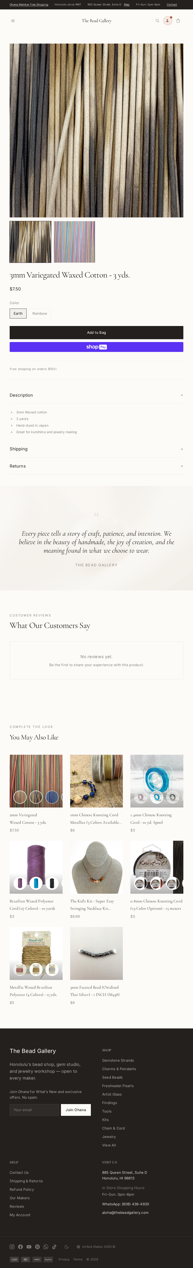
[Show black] (52, 883)
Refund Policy (22, 1189)
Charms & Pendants (119, 1069)
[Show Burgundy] (156, 883)
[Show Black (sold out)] (172, 797)
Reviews (17, 1206)
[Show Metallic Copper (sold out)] (20, 969)
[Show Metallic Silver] (52, 969)
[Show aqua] (36, 883)
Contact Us (19, 1172)
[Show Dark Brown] (172, 883)
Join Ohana (76, 1110)
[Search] (157, 21)
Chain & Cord (113, 1128)
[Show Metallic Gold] (36, 969)
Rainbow (39, 313)
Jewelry (109, 1136)
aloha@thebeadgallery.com (125, 1212)
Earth (18, 313)
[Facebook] (20, 1246)
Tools (107, 1111)
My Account (20, 1215)
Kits (105, 1119)
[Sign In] (168, 21)
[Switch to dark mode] (66, 1247)
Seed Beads (112, 1077)
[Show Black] (140, 883)
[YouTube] (29, 1246)
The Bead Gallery (96, 21)
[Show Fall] (20, 797)
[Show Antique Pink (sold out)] (140, 797)
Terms (78, 1259)
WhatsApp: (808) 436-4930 (125, 1204)
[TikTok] (54, 1246)
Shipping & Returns (26, 1181)
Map (127, 4)
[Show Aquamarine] (156, 797)
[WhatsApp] (46, 1246)
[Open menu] (13, 21)
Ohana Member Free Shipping (29, 4)
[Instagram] (12, 1246)
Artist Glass (112, 1094)
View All (109, 1145)
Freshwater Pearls (118, 1086)
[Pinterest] (37, 1246)
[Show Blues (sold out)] (52, 797)
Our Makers (20, 1198)
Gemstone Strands (118, 1060)
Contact (172, 4)
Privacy (64, 1259)
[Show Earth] (36, 797)
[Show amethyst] (20, 883)
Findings (109, 1103)
